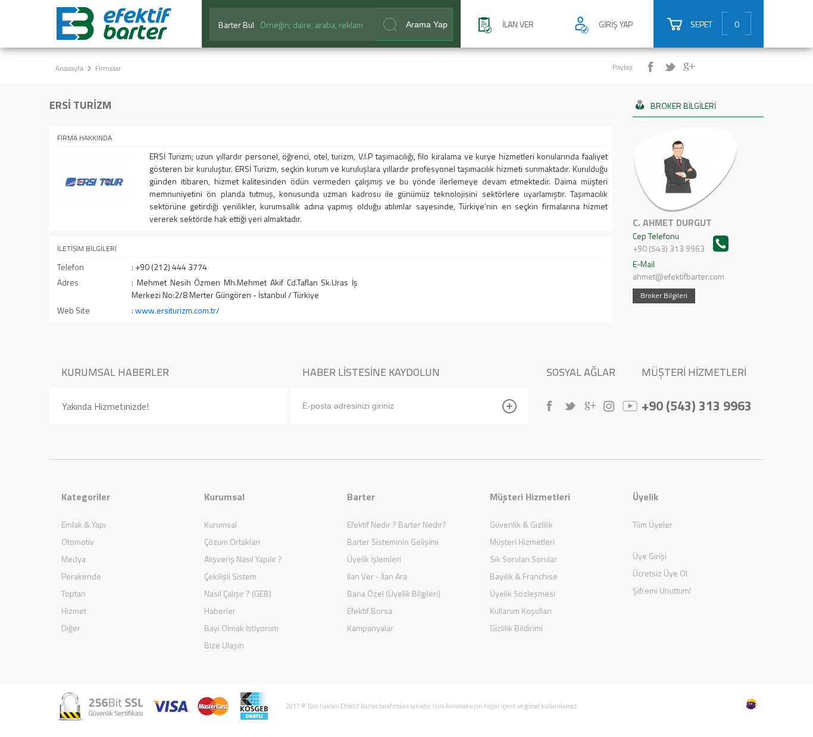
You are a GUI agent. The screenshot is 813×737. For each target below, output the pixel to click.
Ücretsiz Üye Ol (660, 573)
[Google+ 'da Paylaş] (690, 66)
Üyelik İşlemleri (374, 559)
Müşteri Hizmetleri (522, 541)
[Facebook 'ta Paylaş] (655, 66)
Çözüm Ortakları (232, 541)
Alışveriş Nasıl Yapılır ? (243, 559)
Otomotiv (77, 541)
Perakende (81, 576)
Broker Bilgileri (663, 295)
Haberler (220, 610)
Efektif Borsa (369, 610)
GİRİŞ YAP (616, 24)
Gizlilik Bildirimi (516, 628)
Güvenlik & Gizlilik (521, 524)
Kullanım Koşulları (521, 610)
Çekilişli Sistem (230, 576)
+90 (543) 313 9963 (697, 404)
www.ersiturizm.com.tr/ (177, 310)
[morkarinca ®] (734, 704)
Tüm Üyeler (653, 524)
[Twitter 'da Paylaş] (672, 66)
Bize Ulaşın (224, 645)
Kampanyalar (370, 628)
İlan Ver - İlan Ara (377, 576)
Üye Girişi (650, 556)
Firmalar (108, 68)
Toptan (73, 593)
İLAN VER (518, 24)
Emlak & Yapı (83, 524)
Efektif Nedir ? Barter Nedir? (396, 524)
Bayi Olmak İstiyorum (241, 628)
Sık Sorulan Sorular (523, 559)
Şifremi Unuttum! (662, 590)
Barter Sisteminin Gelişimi (393, 541)
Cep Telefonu (669, 242)
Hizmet (73, 610)
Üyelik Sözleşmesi (522, 593)
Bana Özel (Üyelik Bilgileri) (393, 593)
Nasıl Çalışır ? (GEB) (237, 593)
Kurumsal (220, 524)
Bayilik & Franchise (524, 576)
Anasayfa (69, 68)
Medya (73, 559)
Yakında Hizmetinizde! (105, 406)
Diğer (70, 628)
